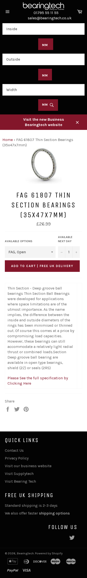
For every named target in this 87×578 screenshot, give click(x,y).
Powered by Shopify (49, 553)
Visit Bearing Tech (20, 481)
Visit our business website (28, 466)
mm (46, 104)
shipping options (55, 513)
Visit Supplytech (19, 473)
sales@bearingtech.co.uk (50, 18)
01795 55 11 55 (46, 12)
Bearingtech (25, 553)
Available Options (18, 241)
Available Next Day (65, 239)
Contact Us (14, 450)
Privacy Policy (17, 458)
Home (7, 139)
